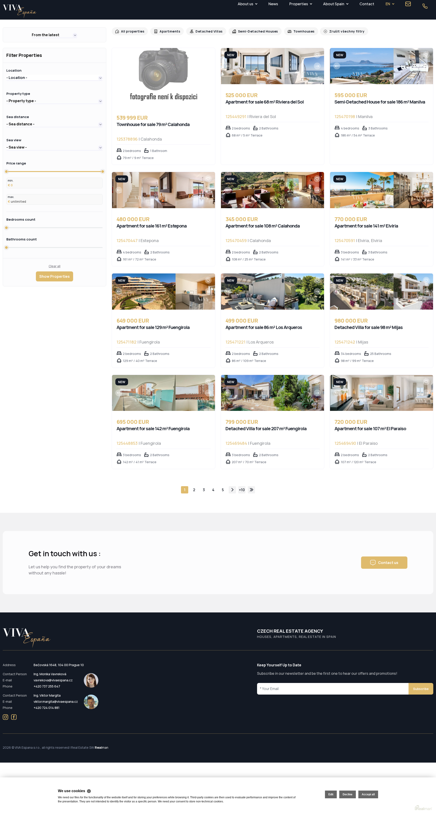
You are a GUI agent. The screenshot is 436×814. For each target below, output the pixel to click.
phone (425, 6)
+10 (242, 489)
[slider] (6, 171)
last (251, 489)
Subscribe (421, 689)
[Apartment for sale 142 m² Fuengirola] (144, 393)
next (232, 489)
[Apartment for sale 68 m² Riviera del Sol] (253, 66)
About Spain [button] (333, 3)
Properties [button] (298, 3)
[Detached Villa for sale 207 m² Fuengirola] (253, 393)
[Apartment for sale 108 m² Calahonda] (253, 190)
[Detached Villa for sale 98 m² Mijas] (362, 291)
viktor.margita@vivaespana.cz (56, 701)
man (101, 747)
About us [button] (245, 3)
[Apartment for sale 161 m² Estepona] (144, 190)
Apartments (167, 31)
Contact (366, 3)
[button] (54, 35)
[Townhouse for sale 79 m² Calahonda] (163, 77)
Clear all (54, 266)
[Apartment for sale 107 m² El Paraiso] (362, 393)
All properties (132, 31)
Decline (347, 794)
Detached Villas (205, 31)
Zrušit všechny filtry (337, 31)
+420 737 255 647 (47, 686)
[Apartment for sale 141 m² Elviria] (362, 190)
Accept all (368, 794)
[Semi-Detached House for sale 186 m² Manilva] (362, 66)
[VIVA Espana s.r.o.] (20, 11)
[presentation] (227, 66)
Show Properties (54, 276)
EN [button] (388, 3)
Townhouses (297, 31)
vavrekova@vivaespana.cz (53, 680)
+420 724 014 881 (46, 707)
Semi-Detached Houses (252, 31)
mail (408, 3)
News (273, 3)
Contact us (388, 562)
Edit (330, 794)
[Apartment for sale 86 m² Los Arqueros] (253, 291)
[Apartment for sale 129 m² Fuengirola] (144, 291)
